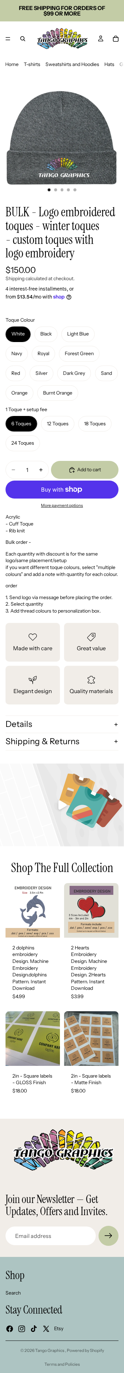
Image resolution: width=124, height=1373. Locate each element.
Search (13, 1293)
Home (12, 64)
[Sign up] (108, 1236)
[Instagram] (22, 1329)
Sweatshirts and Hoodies (72, 64)
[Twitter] (46, 1329)
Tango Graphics (50, 1350)
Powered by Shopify (85, 1350)
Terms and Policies (62, 1364)
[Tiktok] (34, 1329)
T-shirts (32, 64)
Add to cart (89, 469)
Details (19, 724)
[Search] (22, 38)
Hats (109, 64)
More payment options (62, 505)
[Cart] (115, 38)
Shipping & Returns (42, 741)
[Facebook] (10, 1329)
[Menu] (8, 39)
